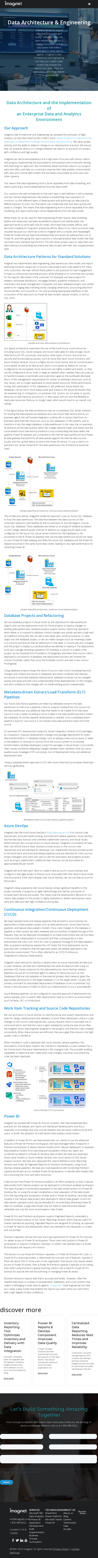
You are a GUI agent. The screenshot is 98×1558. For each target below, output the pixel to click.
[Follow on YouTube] (26, 1540)
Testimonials (69, 1523)
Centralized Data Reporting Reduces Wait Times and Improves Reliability (82, 1335)
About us (68, 1513)
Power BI (50, 1523)
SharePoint (51, 1513)
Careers (67, 1519)
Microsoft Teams (53, 1519)
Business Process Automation (35, 1538)
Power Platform (53, 1516)
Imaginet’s (56, 1285)
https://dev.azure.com (58, 832)
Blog (65, 1516)
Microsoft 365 (36, 1513)
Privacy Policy (61, 1549)
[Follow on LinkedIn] (22, 1540)
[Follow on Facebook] (13, 1540)
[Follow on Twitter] (17, 1540)
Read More (9, 1379)
